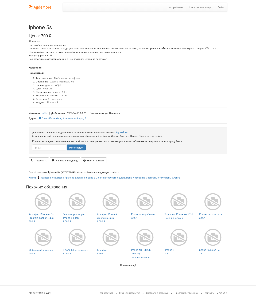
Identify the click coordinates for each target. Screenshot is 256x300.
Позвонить (40, 160)
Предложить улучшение (187, 292)
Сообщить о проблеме (157, 292)
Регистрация (76, 147)
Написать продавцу (66, 160)
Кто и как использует (200, 7)
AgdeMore (121, 132)
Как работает (176, 7)
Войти (221, 7)
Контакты (209, 292)
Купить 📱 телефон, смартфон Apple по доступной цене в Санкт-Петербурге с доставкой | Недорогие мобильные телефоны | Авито (104, 177)
